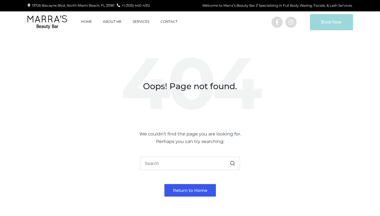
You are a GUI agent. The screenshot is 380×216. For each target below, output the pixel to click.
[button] (232, 163)
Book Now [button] (331, 22)
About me (112, 21)
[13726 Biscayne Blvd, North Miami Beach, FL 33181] (29, 5)
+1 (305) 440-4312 (136, 5)
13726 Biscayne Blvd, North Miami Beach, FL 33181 (73, 5)
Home (86, 21)
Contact (169, 21)
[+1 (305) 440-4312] (118, 5)
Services (141, 21)
